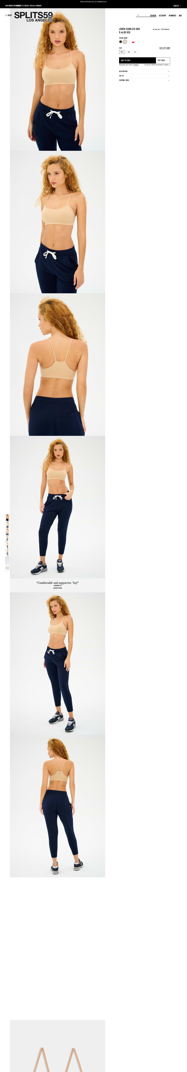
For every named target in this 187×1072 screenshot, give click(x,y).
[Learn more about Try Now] (169, 65)
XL (135, 52)
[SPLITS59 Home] (33, 17)
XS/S (122, 52)
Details (136, 65)
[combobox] (143, 15)
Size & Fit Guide (164, 48)
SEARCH (153, 15)
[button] (8, 15)
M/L (129, 52)
